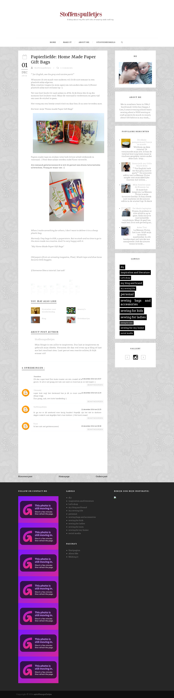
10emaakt (37, 390)
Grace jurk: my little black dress (142, 164)
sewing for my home (132, 327)
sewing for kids (132, 311)
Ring (44, 318)
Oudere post (101, 476)
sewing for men (127, 323)
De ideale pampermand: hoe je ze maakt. (142, 142)
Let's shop (125, 278)
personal (127, 294)
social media (127, 333)
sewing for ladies (133, 317)
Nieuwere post (25, 476)
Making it (73, 557)
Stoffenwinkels (105, 42)
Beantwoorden (95, 385)
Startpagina (74, 550)
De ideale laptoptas (142, 208)
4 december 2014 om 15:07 (91, 379)
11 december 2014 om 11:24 (91, 393)
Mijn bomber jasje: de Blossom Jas (142, 186)
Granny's (81, 309)
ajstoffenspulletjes (43, 694)
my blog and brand (131, 283)
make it (67, 42)
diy (122, 267)
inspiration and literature (135, 272)
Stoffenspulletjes (42, 68)
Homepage (64, 476)
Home (53, 42)
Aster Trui (142, 227)
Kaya (36, 424)
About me (83, 42)
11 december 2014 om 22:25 (91, 409)
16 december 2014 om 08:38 (91, 426)
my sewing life (128, 288)
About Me (73, 553)
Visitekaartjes (83, 318)
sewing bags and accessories (136, 302)
